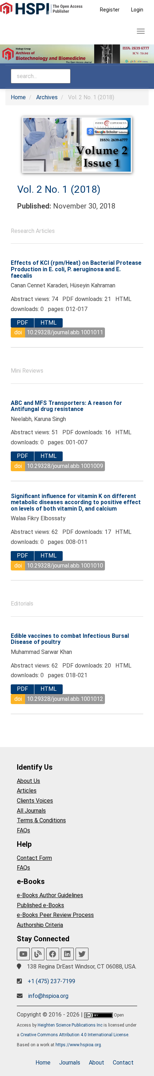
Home (18, 97)
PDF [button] (22, 322)
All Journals (31, 810)
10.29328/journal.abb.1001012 (65, 698)
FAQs (23, 830)
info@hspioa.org (48, 996)
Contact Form (34, 858)
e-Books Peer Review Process (55, 915)
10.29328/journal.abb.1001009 (65, 466)
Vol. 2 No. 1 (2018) (59, 189)
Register (110, 10)
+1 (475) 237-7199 (51, 981)
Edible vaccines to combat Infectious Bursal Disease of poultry (70, 639)
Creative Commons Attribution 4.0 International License (74, 1034)
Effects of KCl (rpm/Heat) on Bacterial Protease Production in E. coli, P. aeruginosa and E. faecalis (76, 269)
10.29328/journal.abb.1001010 (65, 565)
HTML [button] (48, 322)
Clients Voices (35, 800)
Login (137, 10)
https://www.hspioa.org (78, 1044)
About (96, 1062)
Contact (123, 1062)
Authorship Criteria (40, 925)
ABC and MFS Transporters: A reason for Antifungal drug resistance (66, 406)
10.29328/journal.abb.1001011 (65, 332)
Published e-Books (40, 905)
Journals (69, 1062)
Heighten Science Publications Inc (70, 1025)
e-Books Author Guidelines (50, 895)
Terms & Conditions (41, 820)
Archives (47, 97)
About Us (28, 781)
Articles (27, 790)
